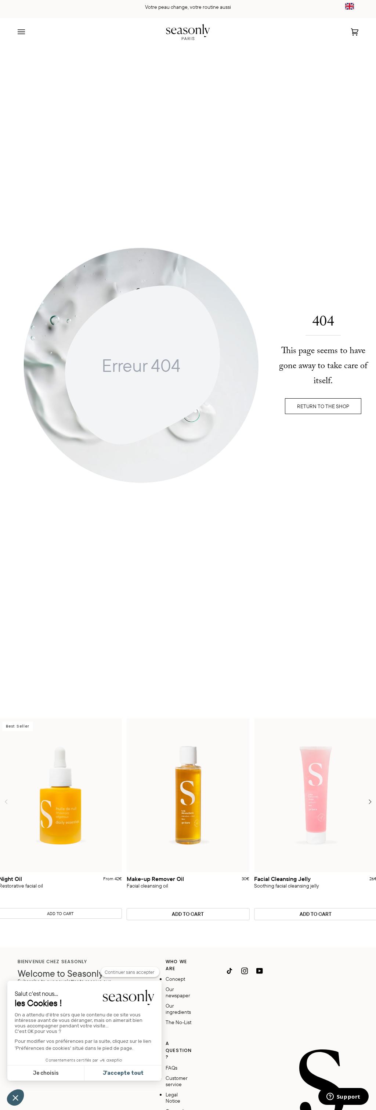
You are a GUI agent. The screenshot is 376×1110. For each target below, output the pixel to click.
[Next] (369, 802)
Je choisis (46, 1073)
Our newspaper (178, 992)
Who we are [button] (176, 964)
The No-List (178, 1022)
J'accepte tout (123, 1073)
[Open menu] (29, 32)
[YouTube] (259, 971)
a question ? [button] (179, 1050)
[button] (15, 1097)
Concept (175, 979)
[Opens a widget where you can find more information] (343, 1097)
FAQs (171, 1067)
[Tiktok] (229, 971)
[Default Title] (188, 795)
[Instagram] (244, 971)
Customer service (177, 1081)
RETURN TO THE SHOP (323, 406)
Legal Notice (173, 1097)
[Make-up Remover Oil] (188, 795)
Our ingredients (178, 1008)
